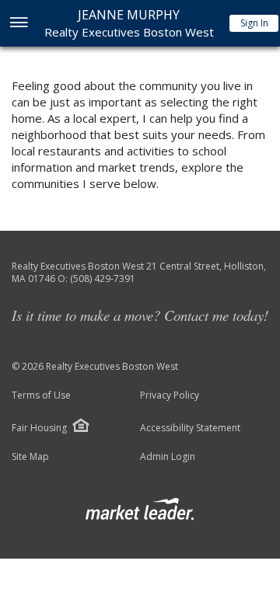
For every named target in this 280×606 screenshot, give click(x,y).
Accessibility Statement (190, 428)
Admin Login (167, 457)
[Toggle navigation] (18, 24)
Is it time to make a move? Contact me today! (140, 315)
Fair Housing (39, 427)
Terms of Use (41, 395)
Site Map (30, 457)
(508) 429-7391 (102, 278)
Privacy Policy (169, 395)
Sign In (254, 23)
